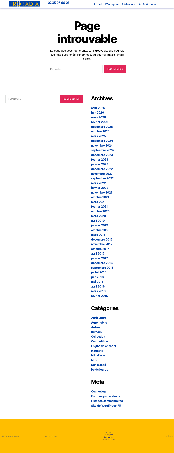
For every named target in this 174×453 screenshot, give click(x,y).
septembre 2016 (102, 267)
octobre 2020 (100, 211)
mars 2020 (98, 216)
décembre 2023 (102, 155)
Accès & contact (148, 4)
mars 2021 (98, 202)
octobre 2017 (100, 249)
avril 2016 (98, 286)
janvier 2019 (99, 225)
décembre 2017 (102, 239)
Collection (98, 336)
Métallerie (98, 355)
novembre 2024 (102, 145)
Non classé (98, 365)
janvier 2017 (99, 258)
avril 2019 (98, 220)
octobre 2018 (100, 230)
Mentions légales (51, 436)
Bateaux (96, 332)
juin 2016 (97, 277)
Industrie (97, 350)
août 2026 (98, 108)
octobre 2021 (100, 197)
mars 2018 (98, 234)
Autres (95, 327)
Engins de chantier (103, 346)
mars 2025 (98, 136)
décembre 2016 (102, 263)
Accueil (98, 4)
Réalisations (128, 4)
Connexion (98, 391)
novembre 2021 (101, 192)
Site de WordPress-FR (106, 405)
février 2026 (99, 122)
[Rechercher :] (74, 69)
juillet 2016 (98, 272)
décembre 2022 (102, 169)
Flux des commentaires (107, 401)
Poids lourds (99, 369)
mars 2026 (98, 117)
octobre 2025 (100, 131)
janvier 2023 (99, 164)
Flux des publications (105, 396)
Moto (94, 360)
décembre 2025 (102, 126)
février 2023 (99, 159)
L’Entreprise (112, 4)
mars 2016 (98, 291)
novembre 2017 (101, 244)
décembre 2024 (102, 140)
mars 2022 (98, 183)
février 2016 (99, 296)
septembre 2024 (102, 150)
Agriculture (99, 318)
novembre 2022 (102, 173)
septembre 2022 (102, 178)
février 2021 (99, 206)
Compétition (99, 341)
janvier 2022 (99, 187)
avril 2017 (97, 253)
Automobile (99, 322)
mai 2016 (97, 281)
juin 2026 (97, 112)
